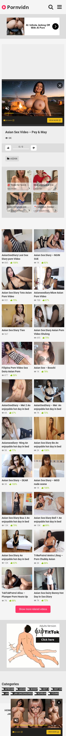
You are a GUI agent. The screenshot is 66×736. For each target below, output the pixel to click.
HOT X (46, 689)
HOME (8, 710)
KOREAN (42, 693)
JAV (7, 693)
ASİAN (13, 158)
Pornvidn (17, 7)
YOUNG (55, 693)
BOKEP (34, 689)
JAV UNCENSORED (23, 693)
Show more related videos (33, 609)
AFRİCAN (9, 689)
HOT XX (58, 689)
